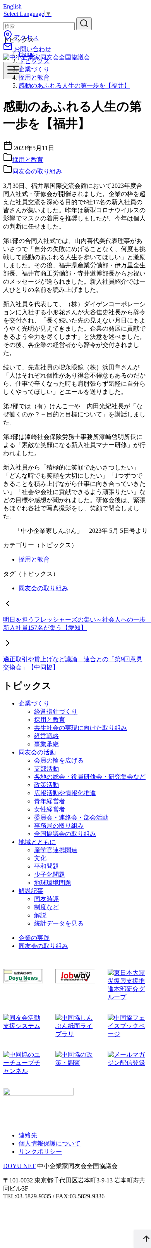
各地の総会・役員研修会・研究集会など (90, 776)
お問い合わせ (31, 49)
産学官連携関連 (55, 850)
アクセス (25, 37)
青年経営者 (49, 801)
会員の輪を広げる (59, 760)
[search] (84, 23)
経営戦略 (46, 736)
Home (26, 53)
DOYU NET (19, 1166)
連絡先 (28, 1135)
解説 (40, 915)
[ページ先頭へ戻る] (142, 1239)
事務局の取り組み (59, 825)
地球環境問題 (52, 882)
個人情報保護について (50, 1143)
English (12, 6)
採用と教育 (34, 77)
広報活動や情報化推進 (65, 793)
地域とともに (37, 842)
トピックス (34, 61)
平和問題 (46, 866)
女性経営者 (49, 809)
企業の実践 (34, 937)
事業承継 (46, 744)
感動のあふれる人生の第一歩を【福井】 (74, 85)
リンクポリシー (40, 1151)
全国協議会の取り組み (65, 833)
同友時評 (46, 899)
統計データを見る (59, 923)
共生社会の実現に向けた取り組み (80, 728)
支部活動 (46, 768)
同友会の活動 (37, 752)
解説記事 (31, 890)
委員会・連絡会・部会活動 (71, 817)
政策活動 (46, 785)
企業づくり (34, 69)
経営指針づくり (55, 711)
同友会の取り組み (37, 171)
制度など (46, 907)
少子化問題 (49, 874)
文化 (40, 858)
